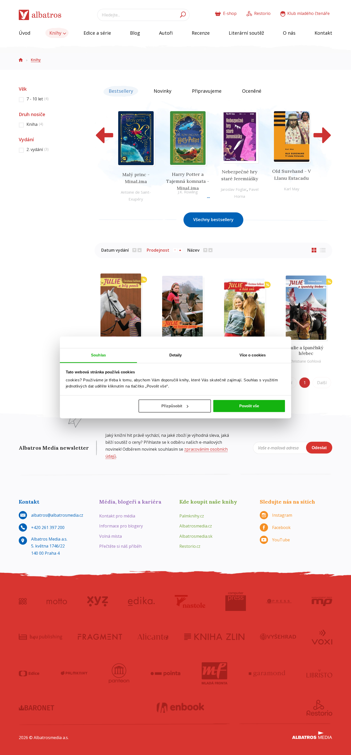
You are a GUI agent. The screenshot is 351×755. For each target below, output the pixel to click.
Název (193, 250)
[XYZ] (97, 601)
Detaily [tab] (175, 355)
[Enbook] (180, 707)
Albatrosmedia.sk (196, 536)
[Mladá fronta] (214, 673)
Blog (135, 33)
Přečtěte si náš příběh (120, 546)
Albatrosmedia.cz (195, 526)
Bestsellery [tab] (121, 91)
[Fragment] (100, 637)
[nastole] (190, 601)
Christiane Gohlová (305, 361)
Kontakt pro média (117, 516)
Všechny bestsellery (213, 219)
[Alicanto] (153, 637)
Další (322, 382)
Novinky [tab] (162, 91)
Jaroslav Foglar (234, 189)
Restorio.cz (189, 546)
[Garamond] (267, 673)
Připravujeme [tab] (206, 91)
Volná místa (110, 536)
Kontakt (323, 33)
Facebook (281, 527)
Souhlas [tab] (98, 355)
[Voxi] (322, 637)
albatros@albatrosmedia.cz (57, 515)
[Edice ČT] (29, 673)
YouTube (281, 540)
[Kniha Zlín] (214, 637)
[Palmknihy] (74, 673)
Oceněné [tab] (251, 91)
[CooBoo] (22, 601)
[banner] (40, 15)
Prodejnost (158, 250)
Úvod (24, 33)
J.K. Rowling (188, 191)
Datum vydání (115, 250)
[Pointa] (165, 673)
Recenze (201, 33)
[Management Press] (322, 601)
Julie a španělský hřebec (306, 350)
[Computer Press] (236, 601)
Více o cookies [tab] (252, 355)
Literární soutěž (246, 33)
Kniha (34, 124)
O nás (289, 33)
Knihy (56, 33)
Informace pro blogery (121, 526)
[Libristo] (319, 673)
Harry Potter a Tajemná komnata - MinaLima (187, 181)
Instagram (282, 515)
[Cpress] (278, 601)
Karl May (291, 188)
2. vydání (37, 149)
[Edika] (141, 601)
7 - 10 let (37, 99)
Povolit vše (249, 406)
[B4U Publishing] (40, 637)
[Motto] (57, 601)
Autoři (166, 33)
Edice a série (97, 33)
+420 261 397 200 (47, 527)
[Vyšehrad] (278, 637)
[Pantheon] (119, 673)
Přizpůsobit (171, 406)
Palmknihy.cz (191, 516)
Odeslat (319, 448)
